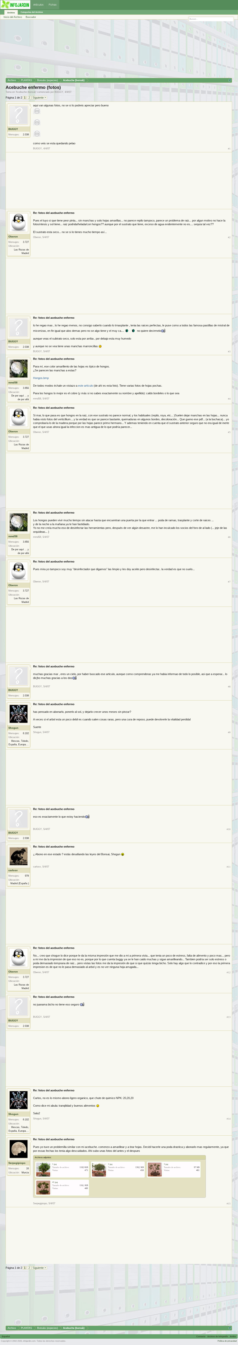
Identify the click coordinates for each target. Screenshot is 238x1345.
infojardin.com (29, 1341)
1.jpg (54, 1164)
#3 (229, 351)
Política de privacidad (227, 1341)
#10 (229, 829)
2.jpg (110, 1164)
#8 (229, 686)
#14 (229, 1118)
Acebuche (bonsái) (26, 92)
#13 (229, 1017)
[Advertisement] (117, 50)
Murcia (25, 1172)
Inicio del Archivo (13, 17)
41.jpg (55, 1182)
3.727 (26, 242)
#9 (229, 732)
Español (6, 1336)
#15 (229, 1203)
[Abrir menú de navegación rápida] (230, 80)
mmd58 (12, 382)
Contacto (200, 1336)
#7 (229, 581)
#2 (229, 237)
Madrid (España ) (19, 883)
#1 (229, 148)
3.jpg (166, 1164)
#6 (229, 537)
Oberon (13, 236)
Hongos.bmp (41, 378)
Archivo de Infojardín (217, 1336)
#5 (229, 432)
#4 (229, 398)
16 (27, 1168)
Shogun (13, 727)
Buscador (31, 17)
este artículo (86, 385)
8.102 (26, 733)
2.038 (26, 134)
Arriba (233, 1336)
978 (27, 875)
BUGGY (58, 92)
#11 (229, 866)
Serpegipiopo (16, 1162)
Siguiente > (39, 97)
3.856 (26, 388)
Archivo (11, 13)
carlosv (13, 870)
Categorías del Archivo (32, 12)
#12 (229, 972)
